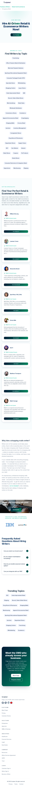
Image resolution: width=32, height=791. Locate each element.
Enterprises (5, 723)
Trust (3, 761)
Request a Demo (16, 679)
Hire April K (16, 310)
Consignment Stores (15, 133)
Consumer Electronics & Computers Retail (16, 163)
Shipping (26, 168)
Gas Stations (14, 148)
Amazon (23, 148)
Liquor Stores (22, 88)
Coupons (15, 153)
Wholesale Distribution (16, 108)
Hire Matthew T (16, 391)
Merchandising (11, 103)
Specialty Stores (10, 83)
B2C (7, 148)
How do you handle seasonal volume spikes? (16, 564)
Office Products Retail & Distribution (15, 63)
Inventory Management (20, 128)
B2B (24, 93)
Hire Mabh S (16, 418)
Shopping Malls (10, 123)
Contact (21, 784)
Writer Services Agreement (9, 755)
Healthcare (5, 736)
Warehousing (16, 168)
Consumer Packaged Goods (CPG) (16, 78)
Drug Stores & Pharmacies (16, 138)
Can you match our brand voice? (16, 551)
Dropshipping (25, 118)
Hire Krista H (16, 338)
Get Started (16, 35)
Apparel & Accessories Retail (10, 118)
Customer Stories (6, 716)
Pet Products (24, 153)
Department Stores (10, 143)
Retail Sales (21, 103)
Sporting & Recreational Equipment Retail (16, 73)
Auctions (8, 128)
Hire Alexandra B (16, 284)
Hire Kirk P (16, 363)
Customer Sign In (6, 768)
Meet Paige (16, 675)
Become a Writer (6, 774)
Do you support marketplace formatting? (16, 557)
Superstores (7, 168)
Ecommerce (23, 113)
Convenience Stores (11, 113)
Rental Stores (15, 158)
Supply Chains (22, 143)
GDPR (3, 758)
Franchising (16, 58)
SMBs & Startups (6, 729)
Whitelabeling (21, 83)
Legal (3, 742)
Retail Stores (6, 153)
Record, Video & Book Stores (15, 98)
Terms (15, 784)
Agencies (4, 726)
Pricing (3, 713)
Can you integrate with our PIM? (16, 571)
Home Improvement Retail (13, 93)
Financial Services (6, 739)
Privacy (11, 784)
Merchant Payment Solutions (15, 68)
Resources (4, 752)
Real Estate (5, 745)
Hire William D (16, 231)
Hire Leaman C (16, 259)
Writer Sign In (5, 771)
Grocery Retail (21, 123)
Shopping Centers (10, 88)
